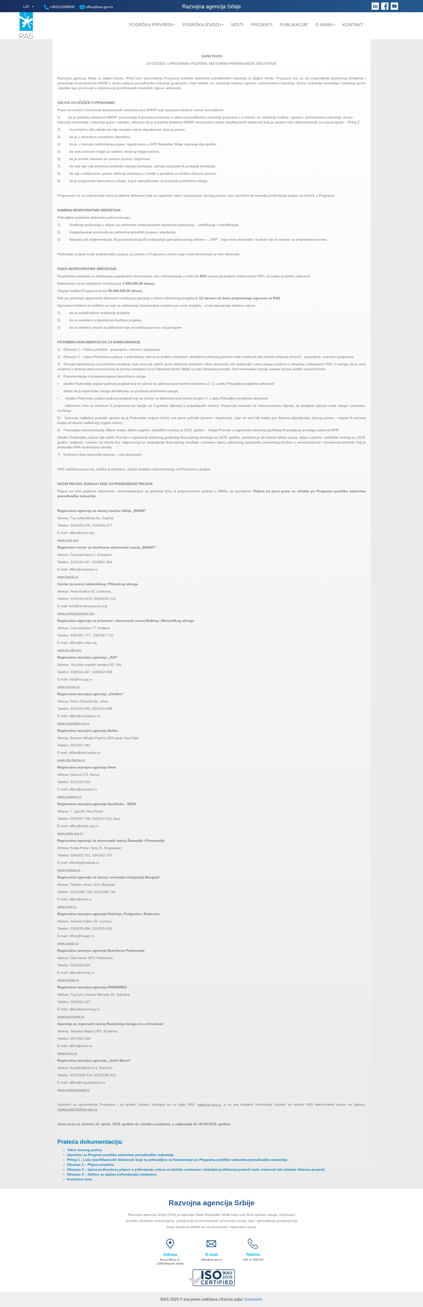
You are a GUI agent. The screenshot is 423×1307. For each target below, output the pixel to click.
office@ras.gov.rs (99, 7)
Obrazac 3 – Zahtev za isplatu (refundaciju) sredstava (111, 1174)
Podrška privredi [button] (151, 24)
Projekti (261, 24)
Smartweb (253, 1299)
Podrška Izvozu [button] (201, 24)
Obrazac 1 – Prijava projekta (90, 1165)
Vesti (237, 24)
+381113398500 (62, 7)
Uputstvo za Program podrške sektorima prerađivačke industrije (120, 1155)
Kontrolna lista (79, 1179)
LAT (26, 7)
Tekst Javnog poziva (84, 1150)
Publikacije (294, 24)
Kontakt (352, 24)
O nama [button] (324, 24)
